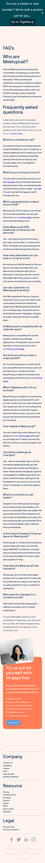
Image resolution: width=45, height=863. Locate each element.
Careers (6, 768)
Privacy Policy (9, 827)
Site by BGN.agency (22, 859)
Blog (5, 771)
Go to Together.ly (22, 22)
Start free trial (13, 723)
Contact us (7, 763)
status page (24, 436)
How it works (8, 809)
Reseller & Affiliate (10, 777)
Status (6, 803)
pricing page (9, 182)
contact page (16, 133)
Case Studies (8, 774)
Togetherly (7, 765)
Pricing (6, 792)
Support (6, 800)
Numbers (7, 798)
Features (6, 812)
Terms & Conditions (11, 830)
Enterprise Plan (9, 795)
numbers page (25, 217)
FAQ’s (5, 806)
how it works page (15, 349)
